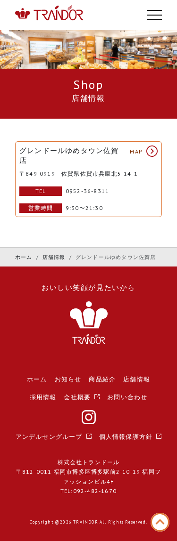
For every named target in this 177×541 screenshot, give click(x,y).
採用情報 (43, 397)
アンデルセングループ (49, 437)
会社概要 (77, 397)
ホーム (24, 257)
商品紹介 (102, 379)
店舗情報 (54, 257)
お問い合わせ (127, 397)
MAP (136, 151)
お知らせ (68, 379)
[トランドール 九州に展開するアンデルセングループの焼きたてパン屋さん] (49, 15)
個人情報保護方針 (126, 437)
